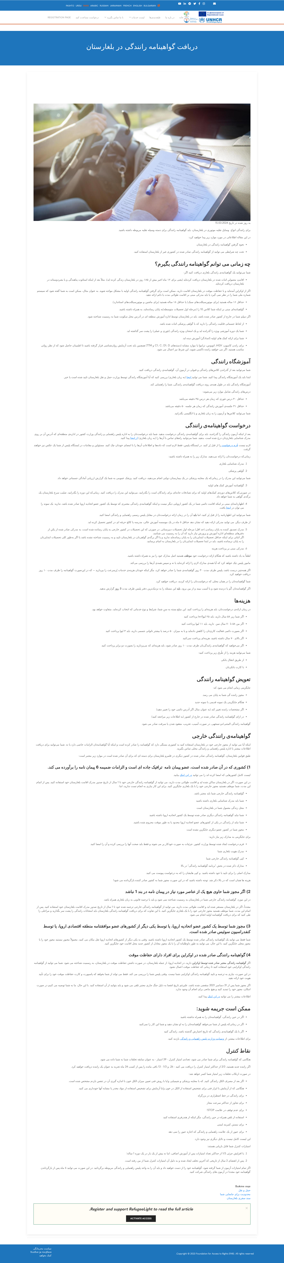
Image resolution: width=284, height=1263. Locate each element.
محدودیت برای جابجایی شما (235, 1194)
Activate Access (141, 1218)
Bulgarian (150, 5)
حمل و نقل (244, 1190)
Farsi (86, 5)
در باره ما (169, 17)
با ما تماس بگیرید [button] (115, 17)
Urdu (79, 5)
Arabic (94, 5)
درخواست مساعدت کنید (87, 17)
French (127, 5)
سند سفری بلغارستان (238, 1198)
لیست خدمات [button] (137, 17)
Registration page (59, 17)
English (137, 5)
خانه (181, 17)
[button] (247, 1208)
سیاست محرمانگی (42, 1248)
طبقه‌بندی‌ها (154, 17)
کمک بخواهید (45, 1255)
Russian (104, 5)
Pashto (70, 5)
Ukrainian (115, 5)
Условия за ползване (40, 1252)
